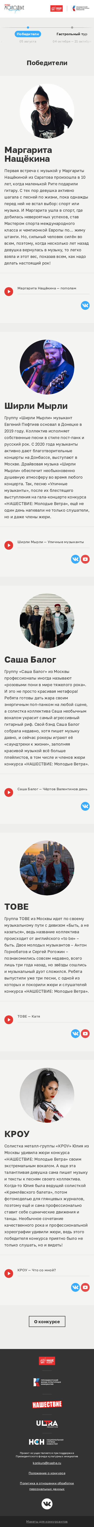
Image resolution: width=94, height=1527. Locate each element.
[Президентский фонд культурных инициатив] (47, 1382)
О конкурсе (47, 1321)
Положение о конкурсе (47, 1473)
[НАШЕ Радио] (47, 1361)
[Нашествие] (47, 1404)
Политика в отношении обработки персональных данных (47, 1486)
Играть (8, 291)
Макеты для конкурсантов (47, 1521)
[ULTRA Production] (47, 1424)
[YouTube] (85, 559)
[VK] (85, 305)
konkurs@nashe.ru (47, 1463)
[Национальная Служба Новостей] (47, 1442)
